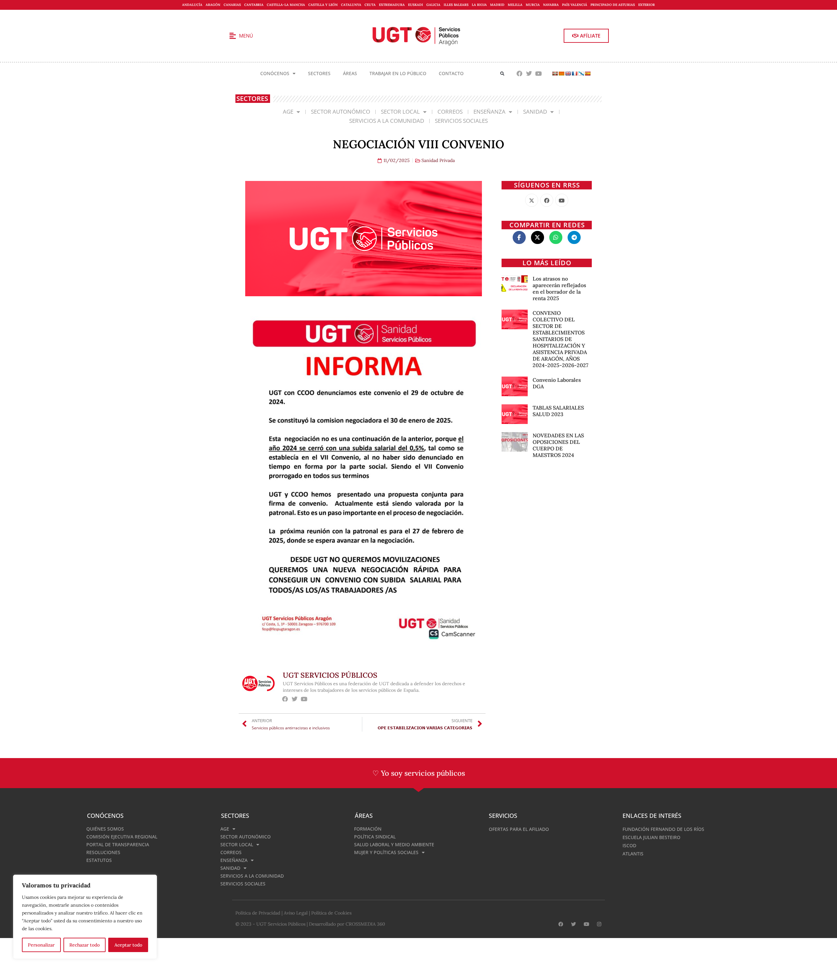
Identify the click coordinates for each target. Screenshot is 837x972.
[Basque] (555, 73)
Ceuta (370, 5)
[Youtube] (538, 73)
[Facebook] (519, 73)
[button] (502, 73)
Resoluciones (103, 852)
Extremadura (392, 5)
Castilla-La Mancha (286, 5)
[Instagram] (599, 924)
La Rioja (479, 5)
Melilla (515, 5)
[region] (85, 917)
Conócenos (274, 73)
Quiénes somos (105, 829)
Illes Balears (456, 5)
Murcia (533, 5)
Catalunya (351, 5)
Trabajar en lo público (397, 73)
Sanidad (535, 111)
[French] (574, 73)
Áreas (350, 73)
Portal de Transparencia (117, 844)
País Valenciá (574, 5)
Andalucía (192, 5)
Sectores (319, 73)
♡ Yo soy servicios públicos (418, 773)
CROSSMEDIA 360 (365, 924)
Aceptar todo (128, 945)
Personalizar (41, 945)
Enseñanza (489, 111)
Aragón (213, 5)
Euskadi (415, 5)
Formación (368, 829)
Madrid (497, 5)
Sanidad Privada (438, 160)
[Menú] (232, 36)
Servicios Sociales (461, 120)
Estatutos (99, 860)
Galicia (433, 5)
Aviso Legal (296, 913)
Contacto (451, 73)
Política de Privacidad (257, 913)
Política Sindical (375, 837)
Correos (450, 111)
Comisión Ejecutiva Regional (121, 837)
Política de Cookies (331, 913)
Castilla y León (323, 5)
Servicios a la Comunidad (386, 120)
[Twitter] (529, 73)
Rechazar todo (84, 945)
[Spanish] (587, 73)
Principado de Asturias (612, 5)
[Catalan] (561, 73)
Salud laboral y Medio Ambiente (394, 844)
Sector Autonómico (340, 111)
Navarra (551, 5)
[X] (531, 200)
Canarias (232, 5)
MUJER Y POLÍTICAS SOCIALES (386, 852)
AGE (288, 111)
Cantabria (254, 5)
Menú (246, 35)
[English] (568, 73)
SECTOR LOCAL (400, 111)
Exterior (646, 5)
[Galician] (581, 73)
